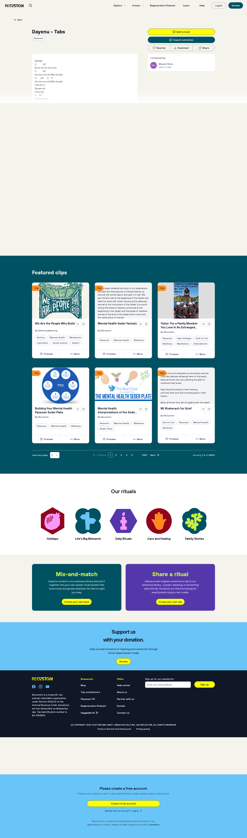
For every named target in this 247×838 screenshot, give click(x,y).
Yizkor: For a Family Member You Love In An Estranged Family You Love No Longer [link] (179, 325)
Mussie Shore (166, 64)
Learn (186, 5)
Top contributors (90, 692)
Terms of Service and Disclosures (114, 729)
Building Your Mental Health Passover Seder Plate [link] (53, 410)
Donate (236, 5)
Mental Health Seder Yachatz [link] (117, 323)
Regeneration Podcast (162, 5)
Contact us (123, 712)
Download (183, 48)
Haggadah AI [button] (88, 712)
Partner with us (125, 699)
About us (122, 692)
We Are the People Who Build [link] (55, 323)
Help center (123, 685)
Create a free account (123, 803)
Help (202, 5)
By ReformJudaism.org (46, 330)
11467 (144, 455)
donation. (154, 824)
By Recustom (104, 330)
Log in (219, 5)
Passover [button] (38, 38)
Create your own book (76, 602)
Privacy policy (143, 729)
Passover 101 (88, 699)
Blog (83, 685)
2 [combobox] (52, 455)
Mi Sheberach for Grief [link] (176, 408)
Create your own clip (170, 602)
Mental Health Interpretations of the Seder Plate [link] (117, 410)
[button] (46, 354)
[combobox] (34, 5)
